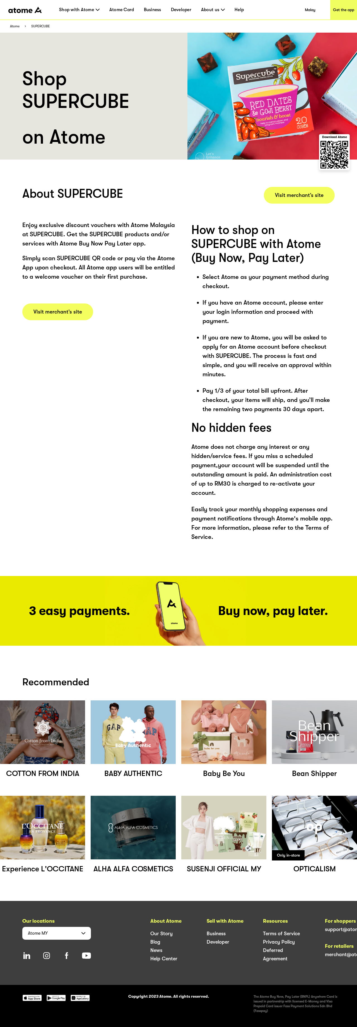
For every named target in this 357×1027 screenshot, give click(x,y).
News (156, 950)
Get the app (343, 10)
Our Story (161, 933)
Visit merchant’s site (57, 312)
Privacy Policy (279, 942)
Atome (15, 26)
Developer (181, 9)
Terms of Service (281, 933)
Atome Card (121, 9)
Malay (310, 10)
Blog (155, 942)
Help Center (163, 958)
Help (239, 9)
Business (152, 9)
